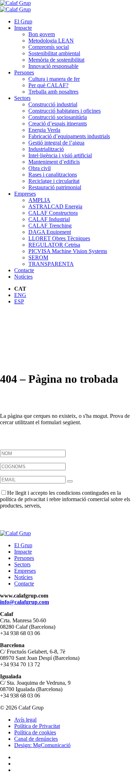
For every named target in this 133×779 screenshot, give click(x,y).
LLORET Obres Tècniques (59, 238)
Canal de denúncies (36, 739)
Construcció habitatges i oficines (64, 111)
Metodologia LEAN (51, 41)
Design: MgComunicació (42, 745)
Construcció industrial (52, 104)
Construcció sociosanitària (57, 117)
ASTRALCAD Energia (55, 206)
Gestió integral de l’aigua (56, 143)
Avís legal (25, 720)
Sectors (22, 98)
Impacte (23, 28)
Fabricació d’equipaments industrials (69, 136)
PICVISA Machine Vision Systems (67, 251)
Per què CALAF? (48, 85)
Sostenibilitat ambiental (54, 53)
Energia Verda (44, 130)
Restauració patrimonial (54, 187)
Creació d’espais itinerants (57, 124)
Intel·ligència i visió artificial (60, 155)
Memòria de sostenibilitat (56, 60)
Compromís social (48, 47)
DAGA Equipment (49, 232)
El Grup (23, 21)
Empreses (25, 194)
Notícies (23, 277)
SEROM (38, 257)
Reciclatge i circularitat (53, 181)
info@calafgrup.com (24, 602)
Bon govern (41, 34)
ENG (20, 295)
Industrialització (46, 149)
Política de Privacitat (37, 726)
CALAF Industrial (49, 219)
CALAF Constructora (53, 213)
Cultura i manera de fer (54, 79)
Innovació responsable (53, 66)
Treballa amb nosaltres (53, 92)
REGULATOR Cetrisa (54, 245)
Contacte (24, 270)
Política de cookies (35, 732)
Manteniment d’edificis (54, 162)
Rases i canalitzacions (52, 175)
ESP (19, 301)
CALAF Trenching (50, 226)
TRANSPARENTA (51, 264)
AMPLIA (39, 200)
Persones (24, 72)
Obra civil (39, 168)
